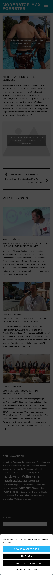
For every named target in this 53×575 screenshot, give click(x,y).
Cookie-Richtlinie (21, 569)
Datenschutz (32, 569)
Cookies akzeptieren (26, 549)
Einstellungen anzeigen (26, 563)
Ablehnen (26, 556)
